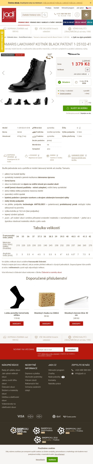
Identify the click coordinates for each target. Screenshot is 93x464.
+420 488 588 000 (83, 370)
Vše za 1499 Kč (80, 22)
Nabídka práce (54, 383)
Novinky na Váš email (23, 349)
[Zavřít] (90, 3)
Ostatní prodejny (65, 93)
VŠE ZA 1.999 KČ (76, 3)
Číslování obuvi (8, 387)
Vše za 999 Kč (68, 22)
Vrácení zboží (31, 380)
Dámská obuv (23, 22)
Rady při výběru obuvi (11, 370)
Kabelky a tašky (48, 22)
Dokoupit (17, 324)
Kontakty (52, 380)
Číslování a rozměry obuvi (52, 272)
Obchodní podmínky (33, 377)
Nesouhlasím (40, 460)
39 (87, 70)
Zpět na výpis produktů (82, 37)
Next (51, 72)
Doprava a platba (32, 373)
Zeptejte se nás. (86, 113)
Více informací (59, 454)
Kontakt (56, 8)
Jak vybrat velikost (80, 74)
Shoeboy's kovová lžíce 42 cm (76, 314)
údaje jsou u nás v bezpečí (50, 354)
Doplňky (59, 22)
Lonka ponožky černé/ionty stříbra (16, 314)
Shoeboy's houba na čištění (46, 313)
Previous (3, 72)
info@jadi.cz (80, 373)
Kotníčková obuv (25, 37)
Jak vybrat (80, 8)
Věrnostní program (68, 8)
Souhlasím (52, 460)
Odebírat (72, 350)
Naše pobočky (56, 377)
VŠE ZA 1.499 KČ (62, 3)
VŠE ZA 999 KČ (49, 3)
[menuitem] (24, 22)
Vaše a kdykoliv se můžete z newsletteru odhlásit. (56, 355)
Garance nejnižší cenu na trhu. (79, 157)
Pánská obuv (35, 22)
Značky (51, 373)
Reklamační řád (31, 383)
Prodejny (48, 8)
